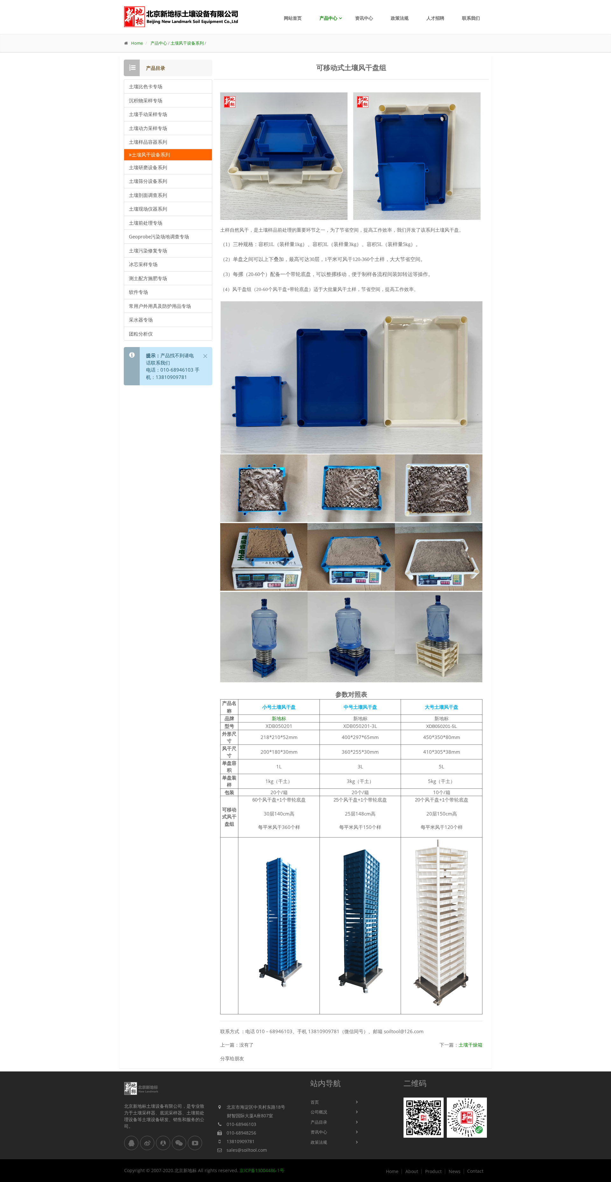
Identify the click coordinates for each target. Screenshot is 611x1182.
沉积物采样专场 (145, 100)
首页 (315, 1102)
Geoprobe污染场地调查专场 (159, 236)
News (454, 1171)
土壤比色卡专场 (145, 86)
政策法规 (400, 18)
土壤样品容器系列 (148, 142)
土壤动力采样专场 (148, 128)
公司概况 (319, 1112)
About (411, 1171)
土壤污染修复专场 (148, 250)
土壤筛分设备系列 (148, 181)
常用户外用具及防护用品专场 (160, 306)
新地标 (279, 718)
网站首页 (293, 18)
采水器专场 (141, 319)
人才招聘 (435, 18)
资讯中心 (364, 18)
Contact (475, 1171)
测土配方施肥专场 (148, 278)
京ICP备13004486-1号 (262, 1170)
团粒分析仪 (141, 333)
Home (137, 43)
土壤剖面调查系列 (148, 195)
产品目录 (319, 1122)
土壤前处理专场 (145, 223)
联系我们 (471, 18)
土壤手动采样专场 (148, 114)
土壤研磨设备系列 (148, 167)
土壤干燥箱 (470, 1044)
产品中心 (328, 18)
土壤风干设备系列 (187, 43)
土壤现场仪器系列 (148, 209)
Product (433, 1171)
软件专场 (138, 292)
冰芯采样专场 (143, 264)
